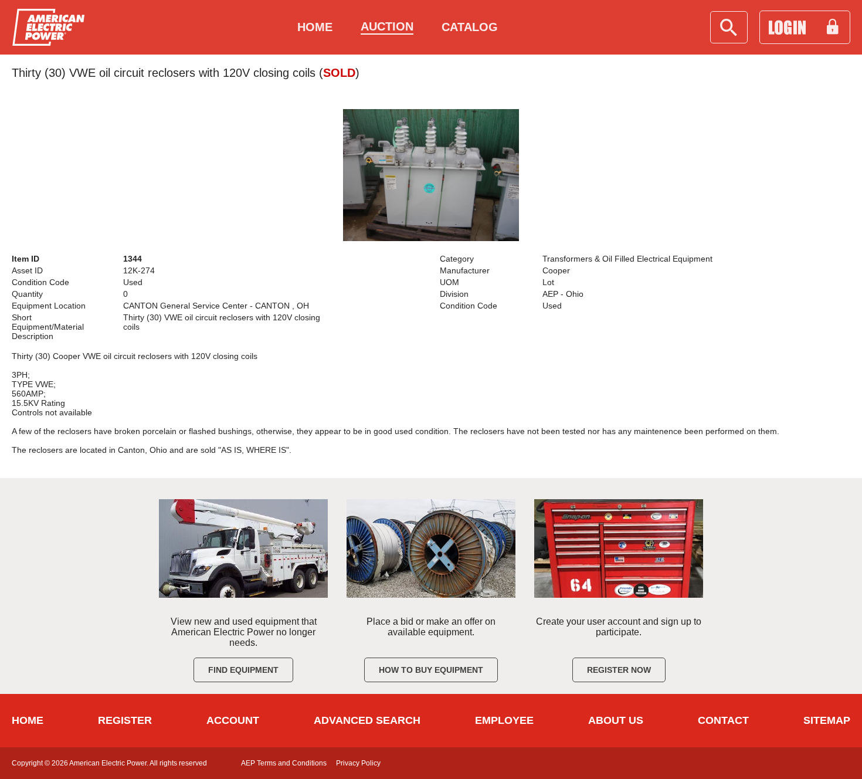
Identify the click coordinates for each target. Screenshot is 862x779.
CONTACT (723, 720)
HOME (27, 720)
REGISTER (125, 720)
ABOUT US (615, 720)
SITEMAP (826, 720)
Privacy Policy (358, 763)
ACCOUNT (232, 720)
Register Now (619, 670)
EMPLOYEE (504, 720)
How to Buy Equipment (431, 670)
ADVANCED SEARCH (367, 720)
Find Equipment (243, 670)
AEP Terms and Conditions (284, 763)
